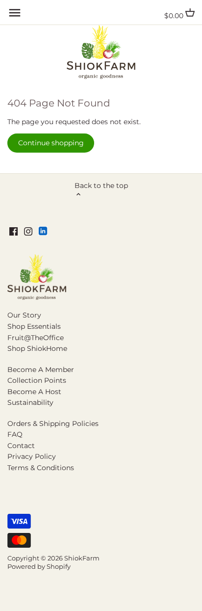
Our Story (24, 315)
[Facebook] (13, 231)
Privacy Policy (31, 456)
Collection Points (36, 380)
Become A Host (34, 391)
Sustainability (30, 402)
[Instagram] (28, 231)
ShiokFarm (82, 558)
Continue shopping (51, 142)
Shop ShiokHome (37, 348)
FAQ (15, 434)
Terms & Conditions (40, 467)
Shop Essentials (34, 326)
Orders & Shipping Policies (53, 423)
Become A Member (40, 369)
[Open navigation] (14, 12)
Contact (21, 445)
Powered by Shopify (39, 566)
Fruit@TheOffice (35, 337)
